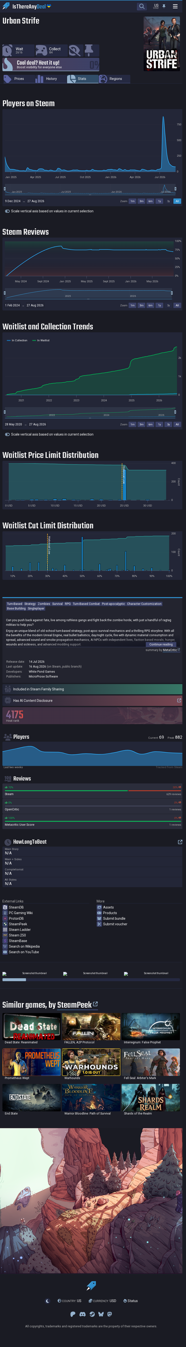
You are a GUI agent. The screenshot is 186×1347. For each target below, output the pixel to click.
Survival (57, 604)
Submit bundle (114, 918)
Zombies (44, 604)
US (71, 1301)
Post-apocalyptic (113, 604)
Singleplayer (36, 608)
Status (132, 1301)
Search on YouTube (24, 952)
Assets (108, 907)
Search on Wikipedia (24, 946)
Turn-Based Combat (86, 604)
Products (110, 913)
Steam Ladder (20, 930)
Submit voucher (115, 924)
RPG (68, 604)
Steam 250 (17, 935)
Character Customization (144, 604)
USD (104, 1301)
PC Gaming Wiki (21, 913)
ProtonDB (16, 918)
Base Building (16, 608)
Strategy (30, 604)
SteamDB (16, 907)
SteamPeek (18, 924)
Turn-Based (14, 604)
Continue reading (161, 644)
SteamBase (18, 941)
